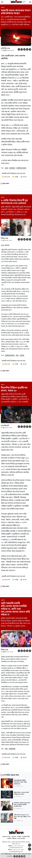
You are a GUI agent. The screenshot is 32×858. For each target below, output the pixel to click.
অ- (29, 849)
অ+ (30, 845)
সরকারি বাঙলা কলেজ (21, 168)
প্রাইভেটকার (12, 168)
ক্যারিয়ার (19, 837)
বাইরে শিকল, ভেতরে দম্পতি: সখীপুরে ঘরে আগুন (21, 793)
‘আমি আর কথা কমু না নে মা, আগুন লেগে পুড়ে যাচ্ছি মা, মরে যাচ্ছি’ (22, 816)
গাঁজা (17, 355)
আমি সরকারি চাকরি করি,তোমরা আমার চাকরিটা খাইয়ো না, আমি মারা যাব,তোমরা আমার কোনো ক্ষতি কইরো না (15, 609)
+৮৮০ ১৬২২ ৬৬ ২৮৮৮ (18, 850)
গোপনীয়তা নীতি (26, 837)
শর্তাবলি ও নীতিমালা (12, 839)
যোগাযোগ (13, 837)
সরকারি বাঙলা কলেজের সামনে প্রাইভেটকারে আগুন (16, 12)
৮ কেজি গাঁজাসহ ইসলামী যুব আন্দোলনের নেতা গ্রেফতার (14, 202)
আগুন (6, 168)
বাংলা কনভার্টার (21, 839)
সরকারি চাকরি (12, 749)
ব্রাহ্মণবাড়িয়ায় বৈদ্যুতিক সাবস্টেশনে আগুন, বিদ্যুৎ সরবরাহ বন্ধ (20, 782)
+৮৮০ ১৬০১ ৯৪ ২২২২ (18, 846)
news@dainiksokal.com (16, 848)
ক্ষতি (6, 749)
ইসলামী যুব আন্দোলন (9, 355)
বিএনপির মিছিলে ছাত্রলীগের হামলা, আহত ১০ (14, 389)
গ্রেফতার (22, 355)
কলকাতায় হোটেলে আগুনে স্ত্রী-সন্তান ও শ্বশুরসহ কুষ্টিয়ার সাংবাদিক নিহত (22, 804)
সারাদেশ (2, 7)
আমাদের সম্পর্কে (6, 837)
